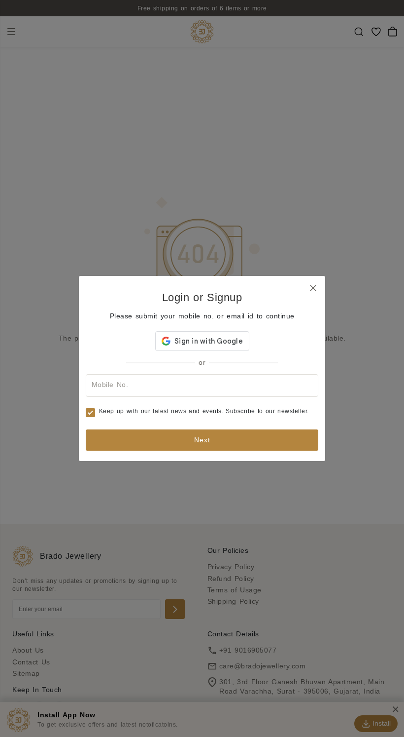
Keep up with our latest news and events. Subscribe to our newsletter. (204, 411)
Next (202, 440)
